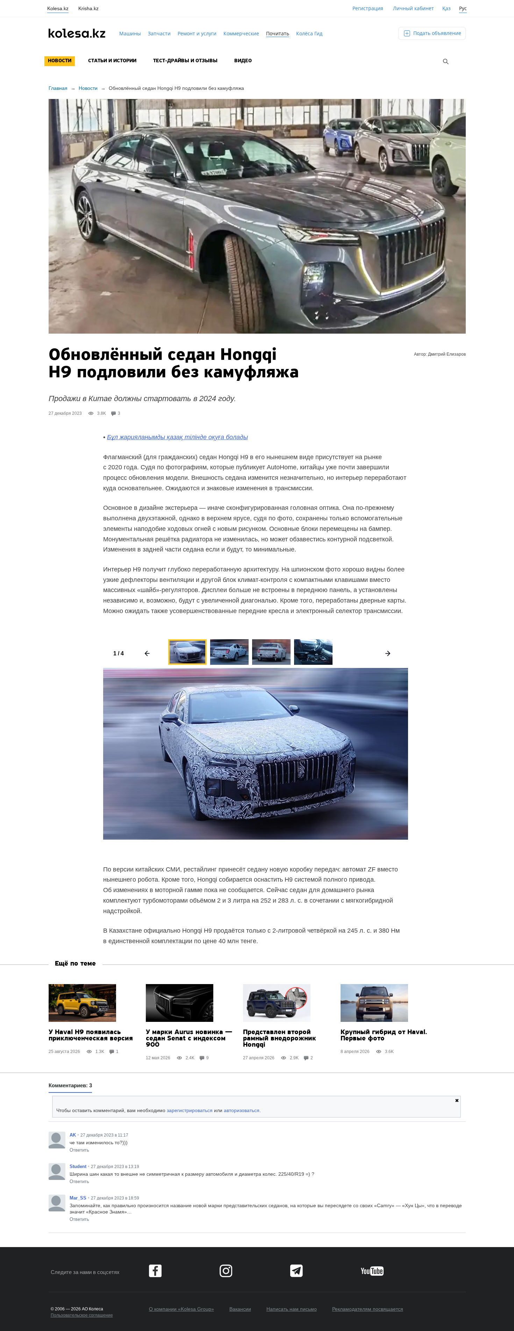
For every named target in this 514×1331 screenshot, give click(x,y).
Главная (58, 88)
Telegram (296, 1271)
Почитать (277, 33)
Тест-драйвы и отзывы (185, 61)
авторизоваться (241, 1110)
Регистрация (367, 8)
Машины (130, 33)
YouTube (372, 1271)
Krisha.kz (88, 8)
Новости (59, 61)
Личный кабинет (413, 8)
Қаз (446, 8)
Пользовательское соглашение (82, 1315)
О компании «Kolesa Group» (181, 1309)
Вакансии (240, 1309)
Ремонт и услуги (197, 33)
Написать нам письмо (291, 1309)
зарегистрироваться (190, 1110)
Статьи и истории (112, 61)
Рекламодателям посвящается (367, 1309)
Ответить (79, 1150)
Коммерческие (241, 33)
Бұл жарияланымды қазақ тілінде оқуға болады (177, 437)
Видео (243, 61)
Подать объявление (436, 33)
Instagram (226, 1271)
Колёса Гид (309, 33)
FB (155, 1271)
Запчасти (159, 33)
